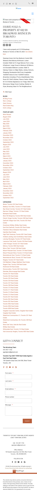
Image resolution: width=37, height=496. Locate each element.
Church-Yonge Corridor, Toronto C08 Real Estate (18, 218)
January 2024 (7, 188)
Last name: (8, 381)
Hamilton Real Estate (9, 232)
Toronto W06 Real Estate (10, 306)
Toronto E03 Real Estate (10, 301)
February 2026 (7, 131)
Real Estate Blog (8, 105)
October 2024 (7, 168)
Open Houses (7, 103)
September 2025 (8, 142)
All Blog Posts (7, 99)
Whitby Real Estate (9, 327)
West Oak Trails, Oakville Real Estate (14, 324)
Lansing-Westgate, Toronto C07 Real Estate (16, 239)
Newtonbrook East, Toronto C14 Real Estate (16, 255)
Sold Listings (7, 108)
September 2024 (8, 170)
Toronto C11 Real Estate (10, 290)
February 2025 (7, 158)
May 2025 (6, 151)
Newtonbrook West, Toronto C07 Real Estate (17, 257)
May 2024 (6, 179)
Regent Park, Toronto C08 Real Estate (14, 264)
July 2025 (6, 147)
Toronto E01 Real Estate (10, 297)
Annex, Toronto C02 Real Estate (13, 204)
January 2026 (7, 133)
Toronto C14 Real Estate (10, 292)
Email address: (9, 389)
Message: (8, 405)
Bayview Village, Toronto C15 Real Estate (16, 211)
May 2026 (6, 124)
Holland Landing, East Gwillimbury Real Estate (17, 237)
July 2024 (6, 175)
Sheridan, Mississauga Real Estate (14, 271)
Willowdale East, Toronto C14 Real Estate (16, 329)
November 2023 (8, 193)
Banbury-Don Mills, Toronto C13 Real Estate (16, 207)
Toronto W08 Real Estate (10, 308)
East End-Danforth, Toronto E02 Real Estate (16, 227)
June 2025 (6, 149)
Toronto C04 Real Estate (10, 281)
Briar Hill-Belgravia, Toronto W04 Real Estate (17, 216)
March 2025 (6, 156)
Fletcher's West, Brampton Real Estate (15, 230)
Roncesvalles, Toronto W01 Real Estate (15, 269)
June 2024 (6, 177)
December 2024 (8, 163)
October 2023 (7, 195)
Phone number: (9, 397)
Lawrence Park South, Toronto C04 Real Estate (17, 241)
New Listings (7, 101)
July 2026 (6, 119)
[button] (4, 4)
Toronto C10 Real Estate (14, 42)
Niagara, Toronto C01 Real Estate (13, 260)
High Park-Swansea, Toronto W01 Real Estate (17, 234)
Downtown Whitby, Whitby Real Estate (15, 225)
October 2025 (7, 140)
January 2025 (7, 161)
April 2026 (6, 126)
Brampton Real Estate (10, 213)
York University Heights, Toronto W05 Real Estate (18, 331)
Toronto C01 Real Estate (10, 274)
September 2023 (8, 198)
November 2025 (8, 137)
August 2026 (7, 117)
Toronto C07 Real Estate (10, 283)
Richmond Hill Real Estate (11, 267)
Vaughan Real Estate (9, 313)
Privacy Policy (8, 468)
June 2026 (6, 121)
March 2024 (6, 184)
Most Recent (7, 114)
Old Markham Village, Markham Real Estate (16, 262)
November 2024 (8, 165)
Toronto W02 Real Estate (10, 304)
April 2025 (6, 154)
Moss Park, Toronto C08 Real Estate (14, 248)
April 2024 (6, 181)
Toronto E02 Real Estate (10, 299)
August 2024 (7, 172)
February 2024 (7, 186)
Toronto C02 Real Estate (10, 276)
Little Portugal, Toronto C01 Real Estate (15, 244)
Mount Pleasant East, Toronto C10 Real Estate (17, 250)
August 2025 (7, 144)
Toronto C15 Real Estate (10, 294)
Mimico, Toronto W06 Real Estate (13, 246)
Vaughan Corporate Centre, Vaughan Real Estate (18, 311)
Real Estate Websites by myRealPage (22, 468)
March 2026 (6, 128)
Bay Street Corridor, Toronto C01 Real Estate (17, 209)
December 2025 (8, 135)
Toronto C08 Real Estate (10, 285)
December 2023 (8, 191)
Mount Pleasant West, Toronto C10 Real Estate (17, 253)
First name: (8, 373)
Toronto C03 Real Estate (10, 278)
